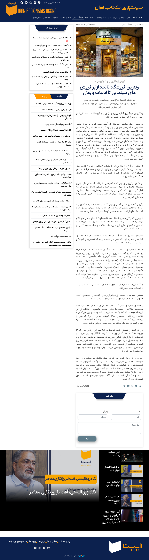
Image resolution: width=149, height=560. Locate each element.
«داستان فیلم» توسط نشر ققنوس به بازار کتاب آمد (51, 200)
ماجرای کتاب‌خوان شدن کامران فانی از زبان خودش (51, 221)
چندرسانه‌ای (36, 17)
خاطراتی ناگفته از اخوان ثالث (112, 469)
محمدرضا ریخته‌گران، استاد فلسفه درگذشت (54, 215)
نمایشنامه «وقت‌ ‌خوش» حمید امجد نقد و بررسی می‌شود (52, 152)
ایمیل (105, 411)
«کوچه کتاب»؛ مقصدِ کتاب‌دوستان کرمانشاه (52, 45)
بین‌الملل (122, 17)
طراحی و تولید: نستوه (71, 555)
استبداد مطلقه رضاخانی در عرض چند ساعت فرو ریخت (50, 78)
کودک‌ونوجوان (101, 17)
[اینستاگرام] (39, 548)
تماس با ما (52, 541)
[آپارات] (48, 548)
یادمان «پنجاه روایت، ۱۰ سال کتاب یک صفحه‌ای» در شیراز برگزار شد (51, 208)
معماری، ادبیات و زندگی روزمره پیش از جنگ (54, 168)
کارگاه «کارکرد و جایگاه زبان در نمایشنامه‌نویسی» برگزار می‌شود (52, 185)
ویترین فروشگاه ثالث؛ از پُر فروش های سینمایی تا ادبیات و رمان (109, 90)
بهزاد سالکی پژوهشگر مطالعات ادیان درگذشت (53, 103)
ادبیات (134, 17)
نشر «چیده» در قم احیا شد (61, 236)
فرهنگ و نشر (78, 17)
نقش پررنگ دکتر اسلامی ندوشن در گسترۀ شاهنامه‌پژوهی (52, 85)
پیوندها (32, 541)
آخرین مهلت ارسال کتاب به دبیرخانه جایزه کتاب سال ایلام (50, 59)
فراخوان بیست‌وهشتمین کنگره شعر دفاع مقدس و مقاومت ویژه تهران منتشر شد (52, 243)
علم (109, 17)
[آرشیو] (31, 548)
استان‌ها (55, 17)
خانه (140, 17)
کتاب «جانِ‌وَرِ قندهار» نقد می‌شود (58, 124)
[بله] (35, 548)
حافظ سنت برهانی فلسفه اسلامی (56, 72)
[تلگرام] (44, 548)
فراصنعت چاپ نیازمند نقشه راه (113, 483)
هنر (128, 17)
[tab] (59, 96)
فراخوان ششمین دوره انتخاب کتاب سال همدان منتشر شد (53, 229)
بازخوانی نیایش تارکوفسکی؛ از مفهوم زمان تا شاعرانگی (54, 117)
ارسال (87, 439)
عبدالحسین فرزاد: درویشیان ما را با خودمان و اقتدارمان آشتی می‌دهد (51, 51)
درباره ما (41, 541)
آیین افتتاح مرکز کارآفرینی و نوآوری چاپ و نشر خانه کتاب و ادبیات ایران (111, 517)
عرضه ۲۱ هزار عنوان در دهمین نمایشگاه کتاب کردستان (54, 143)
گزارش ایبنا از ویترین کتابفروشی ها (109, 81)
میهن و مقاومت (65, 17)
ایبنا (119, 8)
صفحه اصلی (139, 24)
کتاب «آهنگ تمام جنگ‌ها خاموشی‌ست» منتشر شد (50, 66)
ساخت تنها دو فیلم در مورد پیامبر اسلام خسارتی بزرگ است (53, 176)
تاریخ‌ (115, 17)
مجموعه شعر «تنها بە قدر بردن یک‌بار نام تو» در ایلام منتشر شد (51, 194)
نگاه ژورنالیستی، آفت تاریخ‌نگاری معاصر (55, 130)
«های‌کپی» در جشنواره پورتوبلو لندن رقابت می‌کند (52, 136)
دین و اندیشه (89, 17)
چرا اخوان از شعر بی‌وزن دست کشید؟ (112, 500)
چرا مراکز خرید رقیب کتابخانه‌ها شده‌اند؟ (56, 109)
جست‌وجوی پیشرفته (18, 541)
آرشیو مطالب (64, 541)
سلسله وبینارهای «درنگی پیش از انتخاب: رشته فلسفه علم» (53, 161)
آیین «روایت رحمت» (114, 454)
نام (140, 411)
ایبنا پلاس (46, 17)
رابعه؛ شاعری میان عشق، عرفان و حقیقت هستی (50, 37)
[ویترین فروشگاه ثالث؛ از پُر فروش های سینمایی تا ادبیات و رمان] (109, 52)
